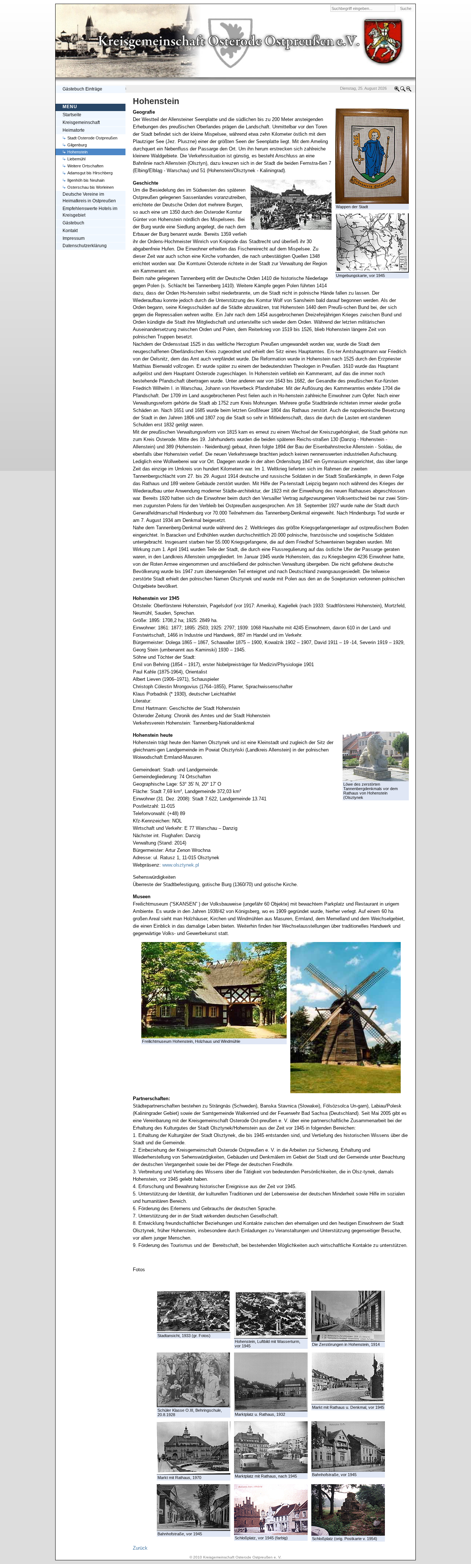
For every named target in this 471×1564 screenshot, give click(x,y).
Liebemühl (76, 159)
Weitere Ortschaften (85, 166)
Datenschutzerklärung (85, 245)
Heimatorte (74, 130)
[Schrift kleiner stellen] (409, 90)
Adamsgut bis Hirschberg (90, 173)
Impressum (74, 238)
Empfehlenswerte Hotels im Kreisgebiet (90, 212)
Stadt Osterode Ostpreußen (92, 138)
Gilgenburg (77, 145)
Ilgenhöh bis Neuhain (86, 180)
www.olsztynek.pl (180, 865)
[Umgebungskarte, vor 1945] (372, 271)
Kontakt (70, 230)
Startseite (72, 114)
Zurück (140, 1548)
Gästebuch (73, 222)
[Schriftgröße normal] (403, 90)
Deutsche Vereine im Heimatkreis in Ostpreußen (89, 197)
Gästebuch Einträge (82, 89)
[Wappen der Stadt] (372, 202)
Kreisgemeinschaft (81, 122)
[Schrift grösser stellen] (397, 90)
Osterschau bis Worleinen (90, 187)
